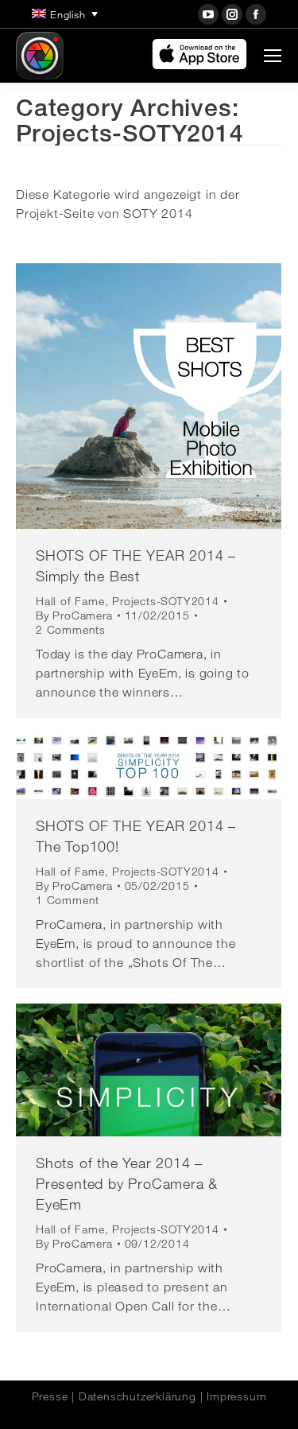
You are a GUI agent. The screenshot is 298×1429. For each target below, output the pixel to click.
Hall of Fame (70, 601)
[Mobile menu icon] (272, 55)
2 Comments (71, 630)
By (74, 615)
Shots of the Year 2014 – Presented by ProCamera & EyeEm (127, 1183)
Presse (50, 1396)
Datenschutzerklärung (137, 1396)
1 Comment (67, 900)
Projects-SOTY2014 (165, 601)
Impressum (236, 1396)
